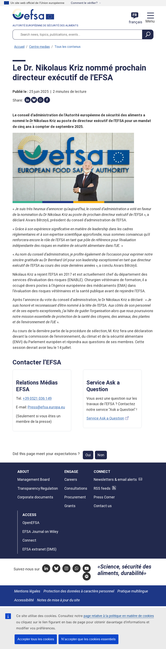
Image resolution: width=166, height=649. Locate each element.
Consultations (75, 488)
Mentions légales (27, 591)
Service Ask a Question (105, 418)
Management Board (33, 480)
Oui (88, 455)
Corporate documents (35, 497)
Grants (70, 506)
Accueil (19, 47)
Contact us (103, 506)
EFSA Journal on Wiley (40, 532)
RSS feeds (102, 488)
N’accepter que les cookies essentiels (88, 639)
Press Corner (104, 497)
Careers (70, 480)
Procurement (75, 497)
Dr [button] (31, 121)
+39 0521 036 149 (37, 398)
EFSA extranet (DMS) (39, 549)
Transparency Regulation (37, 488)
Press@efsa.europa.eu (46, 407)
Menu (149, 21)
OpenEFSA (30, 523)
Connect (29, 540)
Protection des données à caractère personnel (79, 591)
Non (101, 455)
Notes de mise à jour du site (58, 600)
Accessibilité (24, 600)
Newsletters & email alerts (115, 480)
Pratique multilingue (132, 591)
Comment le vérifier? (84, 2)
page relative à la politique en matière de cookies (119, 616)
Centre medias (39, 47)
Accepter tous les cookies (35, 639)
